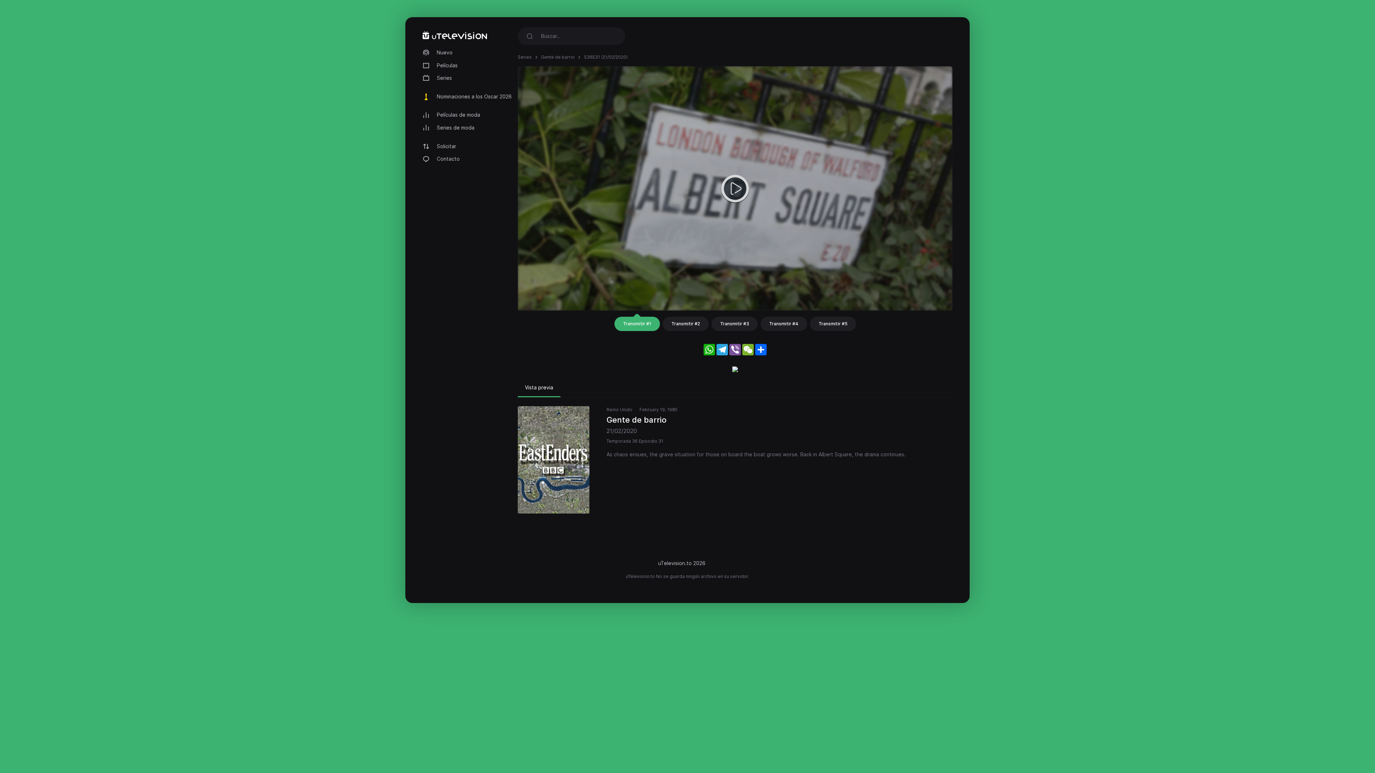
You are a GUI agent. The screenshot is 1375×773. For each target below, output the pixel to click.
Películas (447, 65)
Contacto (448, 159)
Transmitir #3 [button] (734, 323)
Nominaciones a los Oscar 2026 (474, 96)
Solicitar (446, 146)
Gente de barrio (558, 57)
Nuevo (445, 52)
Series (444, 78)
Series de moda (455, 128)
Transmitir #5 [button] (833, 323)
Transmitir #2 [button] (685, 323)
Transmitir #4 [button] (784, 323)
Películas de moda (458, 115)
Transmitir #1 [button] (637, 323)
